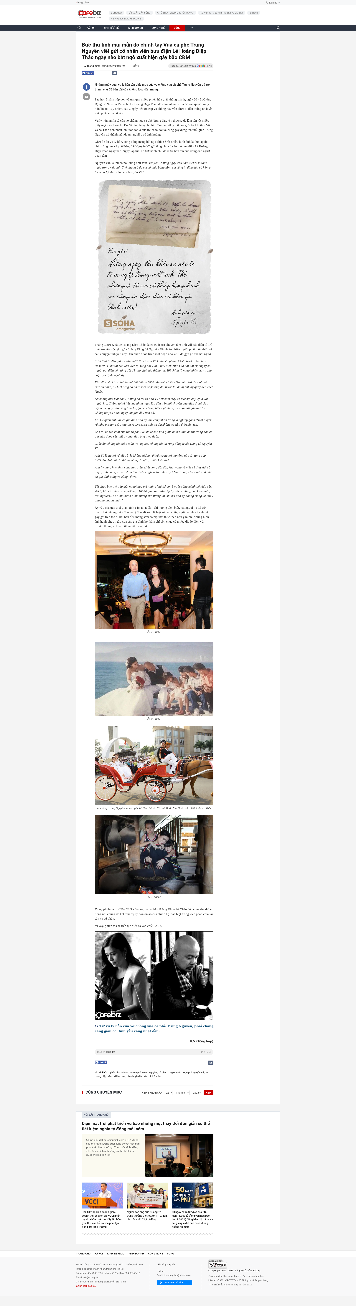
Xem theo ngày (152, 1092)
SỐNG (177, 28)
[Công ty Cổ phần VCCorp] (217, 1264)
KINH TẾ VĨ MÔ (111, 28)
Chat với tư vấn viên (173, 1283)
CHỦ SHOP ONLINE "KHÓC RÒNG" (175, 12)
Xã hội (99, 1253)
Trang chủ (83, 1253)
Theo (154, 1052)
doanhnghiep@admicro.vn (177, 1275)
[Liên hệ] (114, 73)
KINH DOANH (135, 28)
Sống (136, 66)
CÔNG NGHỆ (158, 28)
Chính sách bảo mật (86, 1286)
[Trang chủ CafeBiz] (79, 27)
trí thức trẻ (119, 1076)
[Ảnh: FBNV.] (154, 580)
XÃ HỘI (91, 28)
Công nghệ (155, 1253)
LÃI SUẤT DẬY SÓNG (139, 12)
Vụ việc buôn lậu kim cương (126, 18)
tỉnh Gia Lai (155, 1076)
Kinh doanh (136, 1253)
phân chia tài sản (119, 1072)
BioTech (254, 12)
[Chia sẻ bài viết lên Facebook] (86, 87)
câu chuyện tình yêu (137, 1076)
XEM (208, 1092)
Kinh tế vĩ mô (115, 1253)
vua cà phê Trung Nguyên (143, 1072)
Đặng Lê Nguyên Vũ (193, 1072)
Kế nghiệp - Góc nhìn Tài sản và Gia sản (221, 12)
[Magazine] (82, 2)
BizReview (116, 12)
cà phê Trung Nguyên (170, 1072)
